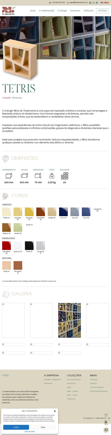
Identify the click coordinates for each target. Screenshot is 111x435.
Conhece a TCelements (52, 380)
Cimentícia (71, 383)
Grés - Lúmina (72, 391)
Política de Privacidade (98, 391)
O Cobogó (62, 11)
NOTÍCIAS (102, 11)
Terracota (17, 98)
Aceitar (16, 427)
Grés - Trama (72, 395)
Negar (43, 427)
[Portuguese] (106, 2)
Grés (69, 387)
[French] (103, 2)
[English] (101, 2)
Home (33, 11)
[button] (55, 411)
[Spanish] (108, 2)
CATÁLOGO (89, 11)
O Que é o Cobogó (96, 387)
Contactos (75, 11)
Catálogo (93, 380)
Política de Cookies (29, 431)
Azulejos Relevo (74, 380)
